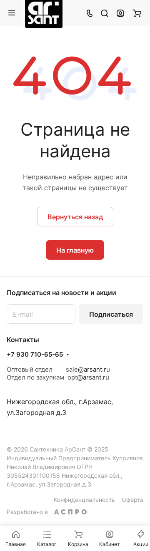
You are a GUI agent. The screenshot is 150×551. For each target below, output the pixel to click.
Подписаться (111, 314)
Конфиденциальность (84, 499)
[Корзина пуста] (136, 13)
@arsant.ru (94, 369)
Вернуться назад (75, 217)
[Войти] (120, 13)
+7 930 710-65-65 (35, 354)
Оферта (132, 499)
